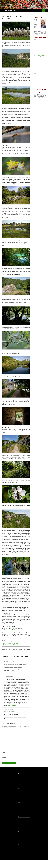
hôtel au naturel (22, 632)
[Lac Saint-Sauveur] (16, 256)
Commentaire (5, 730)
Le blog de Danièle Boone (9, 10)
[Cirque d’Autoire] (16, 518)
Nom (3, 747)
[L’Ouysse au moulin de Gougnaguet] (16, 365)
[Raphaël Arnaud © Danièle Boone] (16, 565)
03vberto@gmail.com (12, 705)
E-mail (3, 752)
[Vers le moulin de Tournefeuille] (16, 443)
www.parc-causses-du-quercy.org (10, 643)
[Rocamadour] (16, 58)
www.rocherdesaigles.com (9, 641)
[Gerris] (16, 134)
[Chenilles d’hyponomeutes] (16, 340)
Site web (4, 757)
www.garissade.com (12, 629)
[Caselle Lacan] (16, 229)
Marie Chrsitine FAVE (8, 709)
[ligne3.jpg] (16, 605)
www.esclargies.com (12, 623)
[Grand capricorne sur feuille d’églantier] (16, 493)
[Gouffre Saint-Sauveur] (16, 315)
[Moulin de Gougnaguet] (16, 388)
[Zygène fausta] (16, 166)
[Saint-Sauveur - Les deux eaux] (16, 286)
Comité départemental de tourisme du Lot (12, 644)
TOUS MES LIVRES (40, 89)
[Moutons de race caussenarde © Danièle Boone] (16, 30)
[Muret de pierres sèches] (16, 195)
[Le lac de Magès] (16, 95)
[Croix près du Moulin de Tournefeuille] (16, 469)
